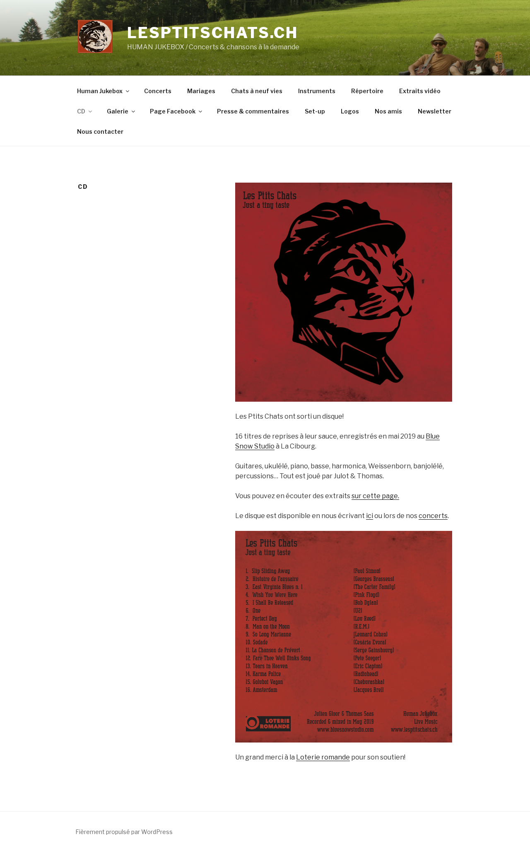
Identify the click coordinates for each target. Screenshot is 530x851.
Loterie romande (323, 757)
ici (369, 516)
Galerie (117, 111)
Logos (350, 111)
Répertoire (367, 90)
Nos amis (388, 111)
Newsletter (434, 111)
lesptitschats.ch (212, 33)
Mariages (201, 90)
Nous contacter (100, 131)
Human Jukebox (100, 90)
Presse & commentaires (253, 111)
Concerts (157, 90)
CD (81, 111)
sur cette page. (375, 496)
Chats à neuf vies (256, 90)
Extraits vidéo (420, 90)
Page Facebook (172, 111)
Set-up (315, 111)
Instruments (316, 90)
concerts (433, 516)
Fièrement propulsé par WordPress (124, 831)
